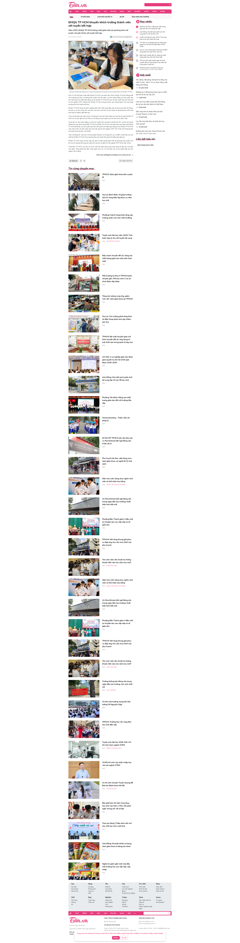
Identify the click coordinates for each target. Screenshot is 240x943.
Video (146, 11)
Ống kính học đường (140, 17)
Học (98, 11)
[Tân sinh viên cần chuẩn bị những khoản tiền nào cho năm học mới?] (83, 567)
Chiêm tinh (108, 900)
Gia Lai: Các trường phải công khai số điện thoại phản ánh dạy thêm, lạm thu (153, 51)
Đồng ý (115, 938)
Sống (84, 11)
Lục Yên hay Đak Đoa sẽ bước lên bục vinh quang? (150, 122)
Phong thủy (109, 906)
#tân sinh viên (111, 566)
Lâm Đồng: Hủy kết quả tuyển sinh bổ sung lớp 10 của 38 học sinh (152, 33)
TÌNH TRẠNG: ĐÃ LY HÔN (145, 145)
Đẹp (129, 11)
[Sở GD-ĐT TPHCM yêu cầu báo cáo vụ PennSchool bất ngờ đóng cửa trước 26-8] (83, 445)
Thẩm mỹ (91, 902)
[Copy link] (84, 160)
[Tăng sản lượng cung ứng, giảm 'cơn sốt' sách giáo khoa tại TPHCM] (83, 303)
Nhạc (122, 11)
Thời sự (73, 902)
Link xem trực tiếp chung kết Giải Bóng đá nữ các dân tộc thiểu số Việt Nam (150, 103)
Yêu (91, 11)
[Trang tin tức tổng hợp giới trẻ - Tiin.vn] (77, 5)
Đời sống (125, 900)
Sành (154, 11)
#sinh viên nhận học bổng (115, 485)
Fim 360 (113, 11)
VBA (89, 893)
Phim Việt (142, 887)
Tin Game (159, 900)
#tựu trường (111, 690)
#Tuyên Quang (111, 789)
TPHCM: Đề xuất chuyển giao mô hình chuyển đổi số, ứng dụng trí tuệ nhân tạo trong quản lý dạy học (153, 62)
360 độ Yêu (108, 891)
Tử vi (106, 904)
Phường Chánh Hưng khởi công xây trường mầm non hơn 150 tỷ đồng (151, 69)
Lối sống (90, 887)
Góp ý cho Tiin (127, 161)
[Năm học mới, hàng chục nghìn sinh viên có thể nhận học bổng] (83, 486)
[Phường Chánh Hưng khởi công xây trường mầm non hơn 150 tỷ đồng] (83, 222)
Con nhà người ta (104, 17)
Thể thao (125, 906)
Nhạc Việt (159, 887)
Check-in (91, 891)
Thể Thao (74, 900)
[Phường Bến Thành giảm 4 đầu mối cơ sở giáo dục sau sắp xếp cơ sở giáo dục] (83, 526)
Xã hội (124, 904)
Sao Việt (73, 887)
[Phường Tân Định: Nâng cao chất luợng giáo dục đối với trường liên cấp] (83, 405)
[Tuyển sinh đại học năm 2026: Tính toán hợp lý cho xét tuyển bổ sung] (83, 242)
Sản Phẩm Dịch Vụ (145, 900)
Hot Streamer (160, 902)
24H (105, 11)
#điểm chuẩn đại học (113, 748)
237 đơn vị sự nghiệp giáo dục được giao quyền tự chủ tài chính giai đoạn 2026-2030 (153, 44)
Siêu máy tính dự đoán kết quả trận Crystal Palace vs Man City (149, 112)
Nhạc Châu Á (160, 889)
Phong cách (92, 889)
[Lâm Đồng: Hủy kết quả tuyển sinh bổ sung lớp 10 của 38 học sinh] (83, 384)
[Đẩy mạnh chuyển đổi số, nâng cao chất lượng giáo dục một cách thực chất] (83, 263)
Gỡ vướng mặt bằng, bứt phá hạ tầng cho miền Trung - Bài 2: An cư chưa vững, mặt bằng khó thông (151, 82)
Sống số (141, 902)
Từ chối (124, 938)
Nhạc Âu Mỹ (160, 891)
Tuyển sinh (85, 17)
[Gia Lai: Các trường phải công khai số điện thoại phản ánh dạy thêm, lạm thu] (83, 324)
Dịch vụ (141, 904)
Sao (77, 11)
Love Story (108, 889)
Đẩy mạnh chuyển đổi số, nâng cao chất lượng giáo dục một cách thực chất (153, 56)
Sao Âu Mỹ (74, 891)
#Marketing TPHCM (113, 241)
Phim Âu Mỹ (143, 889)
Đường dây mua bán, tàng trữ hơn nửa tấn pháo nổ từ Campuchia (150, 132)
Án (72, 904)
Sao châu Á (74, 889)
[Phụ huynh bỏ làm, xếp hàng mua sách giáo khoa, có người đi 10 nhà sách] (83, 465)
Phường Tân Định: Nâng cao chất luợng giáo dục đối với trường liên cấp (153, 28)
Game (162, 11)
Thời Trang (91, 900)
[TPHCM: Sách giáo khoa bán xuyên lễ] (83, 182)
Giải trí (124, 902)
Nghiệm (137, 11)
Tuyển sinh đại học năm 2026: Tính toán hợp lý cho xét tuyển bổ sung (153, 38)
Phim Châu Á (143, 891)
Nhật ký (107, 887)
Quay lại (74, 161)
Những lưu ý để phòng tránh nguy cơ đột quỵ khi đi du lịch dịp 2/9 (151, 93)
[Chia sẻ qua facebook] (80, 160)
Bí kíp (122, 17)
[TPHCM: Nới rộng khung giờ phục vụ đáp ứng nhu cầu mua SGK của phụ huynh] (83, 547)
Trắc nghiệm (109, 902)
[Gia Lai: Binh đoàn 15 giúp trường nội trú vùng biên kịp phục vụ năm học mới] (83, 202)
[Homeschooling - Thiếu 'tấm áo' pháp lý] (83, 425)
